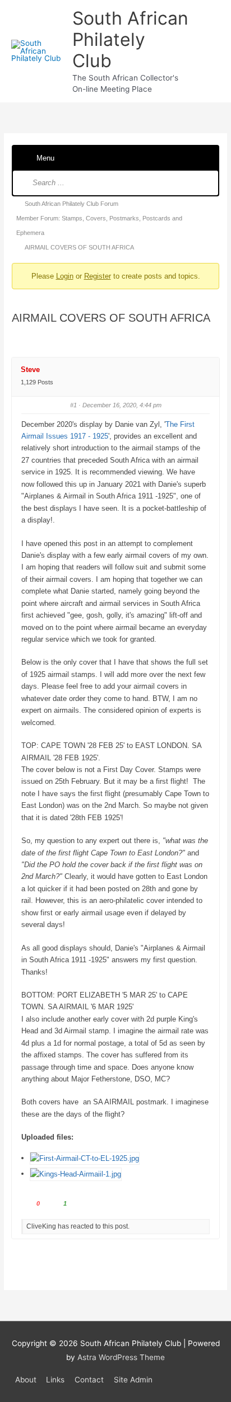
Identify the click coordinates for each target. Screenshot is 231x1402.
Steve (30, 369)
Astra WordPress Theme (121, 1357)
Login (64, 276)
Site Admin (133, 1379)
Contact (89, 1379)
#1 (73, 405)
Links (55, 1379)
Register (97, 276)
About (25, 1379)
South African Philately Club (130, 39)
